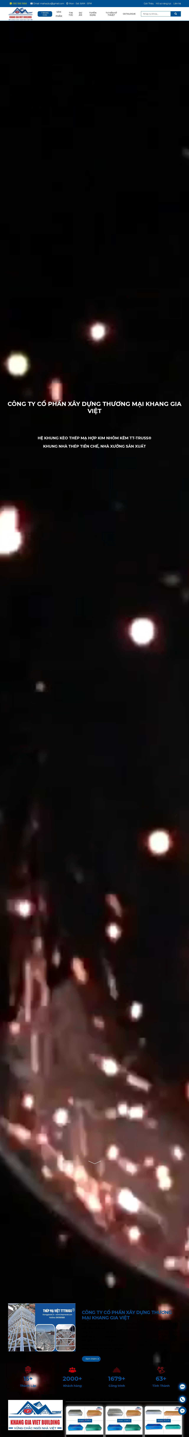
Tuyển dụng (92, 14)
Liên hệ (177, 3)
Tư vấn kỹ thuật (111, 14)
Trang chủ (45, 14)
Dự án (80, 14)
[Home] (20, 9)
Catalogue (129, 14)
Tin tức (71, 14)
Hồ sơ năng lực (163, 3)
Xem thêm (91, 1359)
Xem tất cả (174, 1399)
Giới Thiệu (149, 3)
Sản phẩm (59, 14)
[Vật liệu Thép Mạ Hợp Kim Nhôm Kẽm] (35, 1399)
